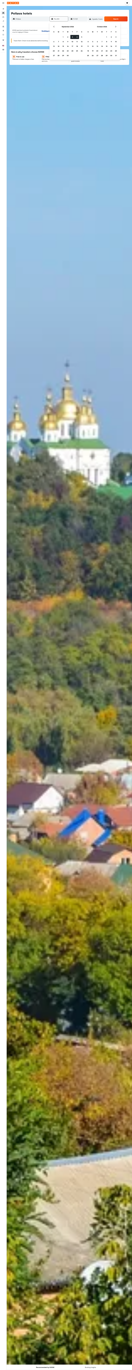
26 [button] (82, 51)
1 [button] (106, 37)
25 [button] (77, 51)
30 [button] (68, 55)
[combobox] (32, 19)
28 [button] (58, 55)
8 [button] (63, 42)
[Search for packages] (3, 21)
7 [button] (58, 42)
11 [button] (77, 42)
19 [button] (81, 46)
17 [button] (72, 46)
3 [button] (72, 37)
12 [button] (81, 42)
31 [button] (116, 55)
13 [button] (54, 46)
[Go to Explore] (3, 31)
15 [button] (63, 46)
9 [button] (67, 42)
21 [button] (58, 51)
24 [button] (72, 51)
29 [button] (63, 55)
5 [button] (81, 37)
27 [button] (54, 55)
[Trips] (3, 40)
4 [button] (88, 42)
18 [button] (77, 46)
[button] (3, 3)
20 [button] (54, 51)
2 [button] (67, 37)
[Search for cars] (3, 17)
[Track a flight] (3, 35)
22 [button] (63, 51)
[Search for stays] (3, 13)
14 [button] (58, 46)
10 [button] (72, 42)
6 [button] (53, 42)
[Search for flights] (3, 9)
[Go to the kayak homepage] (13, 3)
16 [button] (68, 46)
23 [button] (68, 51)
